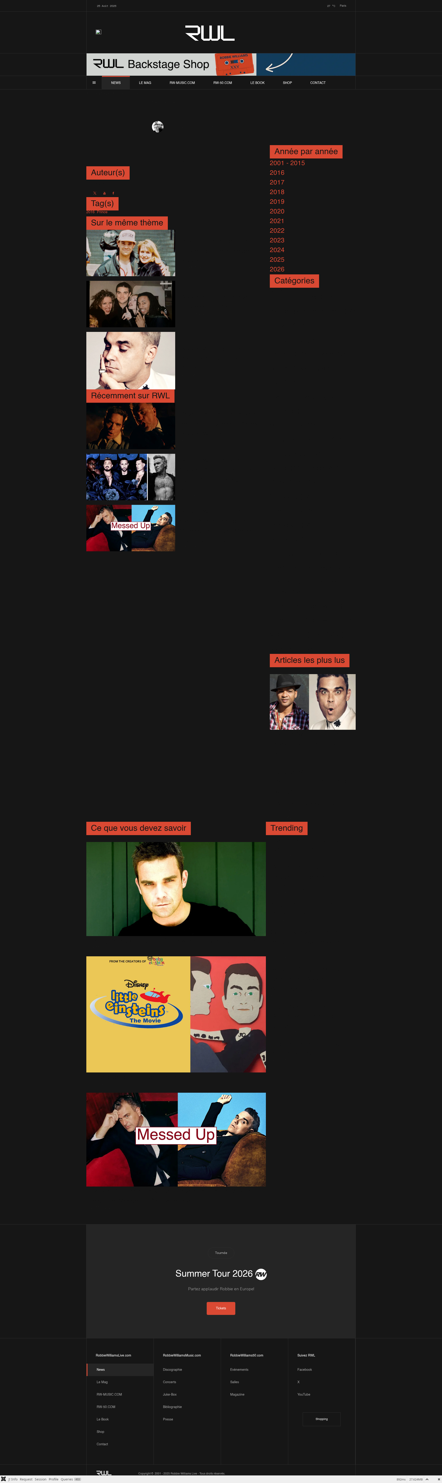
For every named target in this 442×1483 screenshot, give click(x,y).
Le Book (257, 83)
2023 (277, 240)
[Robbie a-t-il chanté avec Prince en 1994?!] (130, 304)
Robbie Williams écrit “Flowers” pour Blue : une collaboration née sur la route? (216, 475)
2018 (277, 192)
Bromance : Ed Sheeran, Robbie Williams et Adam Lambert (306, 1016)
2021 (277, 221)
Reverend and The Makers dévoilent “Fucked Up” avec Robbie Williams (219, 424)
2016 (277, 173)
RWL (210, 32)
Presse (168, 1419)
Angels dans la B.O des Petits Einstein (147, 1077)
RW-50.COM (222, 83)
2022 (277, 231)
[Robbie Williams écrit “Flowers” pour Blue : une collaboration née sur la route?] (130, 477)
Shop (287, 83)
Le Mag (145, 83)
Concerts (169, 1382)
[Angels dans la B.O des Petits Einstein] (176, 1014)
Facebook (304, 1369)
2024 (277, 250)
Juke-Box (170, 1394)
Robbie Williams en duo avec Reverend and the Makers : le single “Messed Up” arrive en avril (218, 526)
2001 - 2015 (287, 163)
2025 (277, 260)
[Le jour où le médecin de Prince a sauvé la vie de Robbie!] (130, 253)
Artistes (210, 127)
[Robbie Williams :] (130, 360)
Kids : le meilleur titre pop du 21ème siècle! (307, 1049)
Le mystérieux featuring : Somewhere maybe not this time (174, 941)
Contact (318, 83)
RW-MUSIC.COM (182, 83)
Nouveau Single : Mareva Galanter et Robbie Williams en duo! (307, 979)
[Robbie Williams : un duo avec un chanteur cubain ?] (312, 702)
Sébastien (174, 127)
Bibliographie (172, 1407)
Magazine (237, 1394)
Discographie (172, 1369)
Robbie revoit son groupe (311, 804)
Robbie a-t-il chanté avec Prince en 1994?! (216, 302)
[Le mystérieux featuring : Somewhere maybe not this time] (176, 889)
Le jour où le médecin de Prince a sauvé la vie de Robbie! (216, 251)
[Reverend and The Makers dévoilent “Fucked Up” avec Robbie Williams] (130, 426)
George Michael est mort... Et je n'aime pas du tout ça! (312, 781)
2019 (277, 202)
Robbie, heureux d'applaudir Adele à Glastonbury (298, 877)
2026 (277, 269)
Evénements (239, 1369)
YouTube (303, 1394)
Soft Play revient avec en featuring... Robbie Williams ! (310, 942)
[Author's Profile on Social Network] (95, 193)
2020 (277, 211)
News (116, 83)
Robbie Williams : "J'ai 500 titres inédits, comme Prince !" (218, 359)
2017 (277, 182)
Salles (234, 1382)
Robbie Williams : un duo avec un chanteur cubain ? (310, 744)
